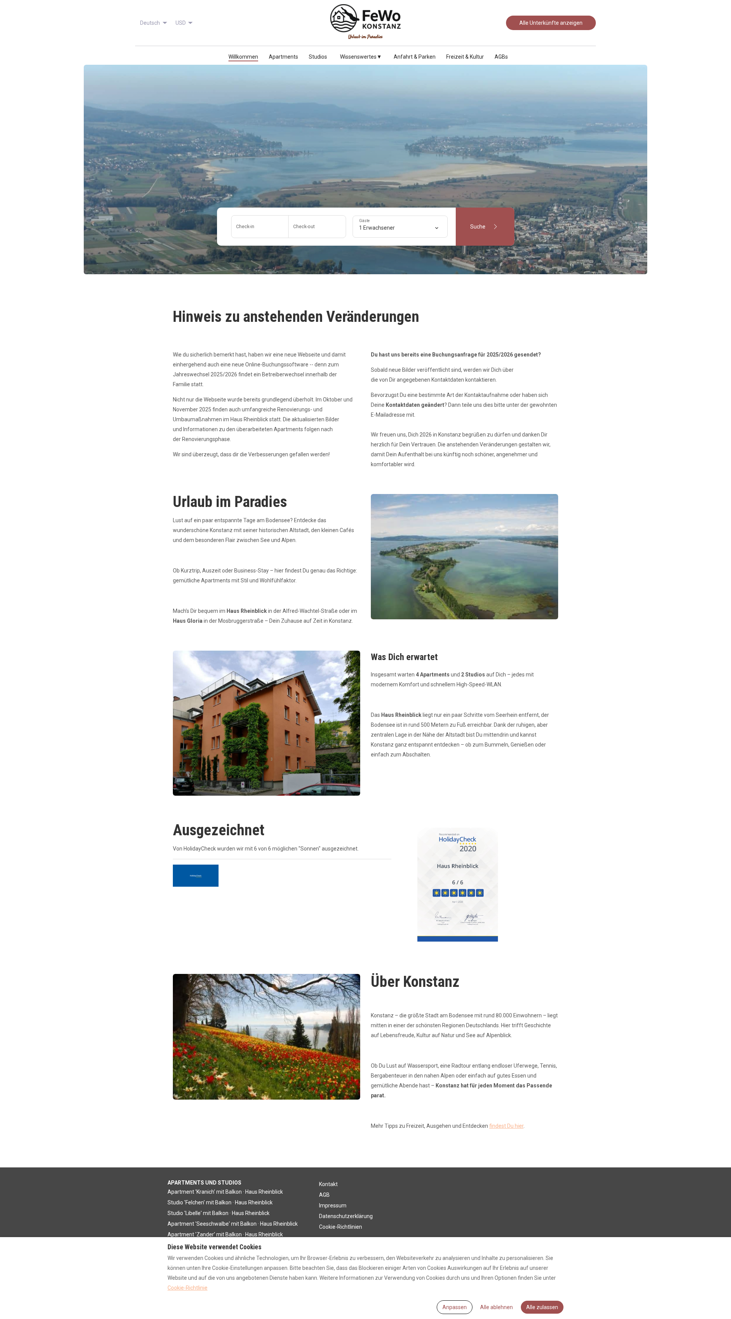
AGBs (501, 57)
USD (181, 23)
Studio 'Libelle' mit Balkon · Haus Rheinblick (219, 1213)
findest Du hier (506, 1126)
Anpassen (454, 1307)
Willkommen (243, 57)
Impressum (332, 1205)
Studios (318, 57)
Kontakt (328, 1184)
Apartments (283, 57)
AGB (324, 1195)
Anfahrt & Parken (415, 57)
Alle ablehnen (496, 1307)
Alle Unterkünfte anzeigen (551, 23)
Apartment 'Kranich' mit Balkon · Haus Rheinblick (225, 1192)
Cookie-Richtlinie (187, 1288)
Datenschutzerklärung (346, 1216)
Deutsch (150, 23)
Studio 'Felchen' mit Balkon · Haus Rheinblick (220, 1202)
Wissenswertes (360, 56)
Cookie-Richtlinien (340, 1227)
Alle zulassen (542, 1307)
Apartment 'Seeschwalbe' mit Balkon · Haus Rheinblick (233, 1224)
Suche (477, 227)
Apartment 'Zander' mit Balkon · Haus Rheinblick (225, 1234)
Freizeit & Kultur (465, 57)
